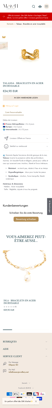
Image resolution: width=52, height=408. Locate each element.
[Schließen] (36, 401)
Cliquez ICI (13, 365)
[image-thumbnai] (4, 37)
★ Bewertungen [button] (49, 206)
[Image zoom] (30, 54)
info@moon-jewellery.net (19, 372)
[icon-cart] (40, 6)
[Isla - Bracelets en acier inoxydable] (26, 273)
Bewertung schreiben (26, 219)
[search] (33, 6)
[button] (26, 98)
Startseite (10, 24)
